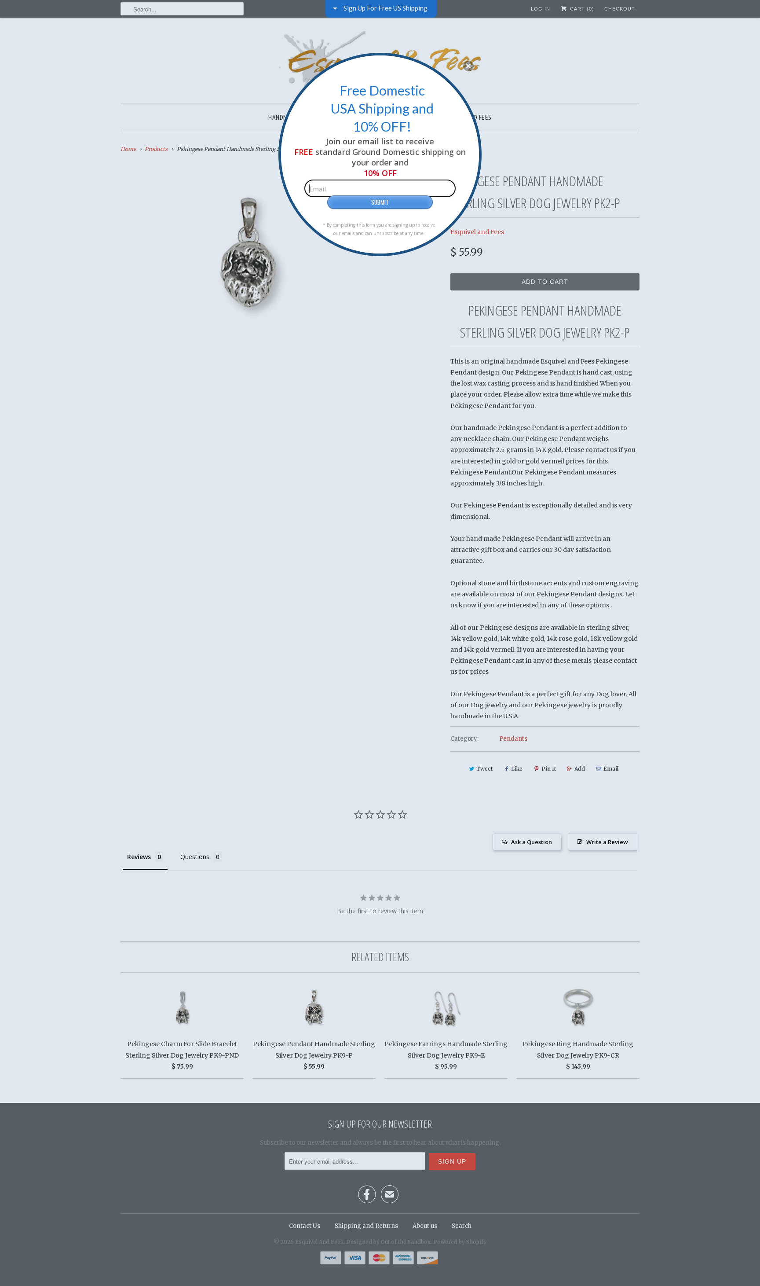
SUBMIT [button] (380, 202)
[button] (468, 66)
